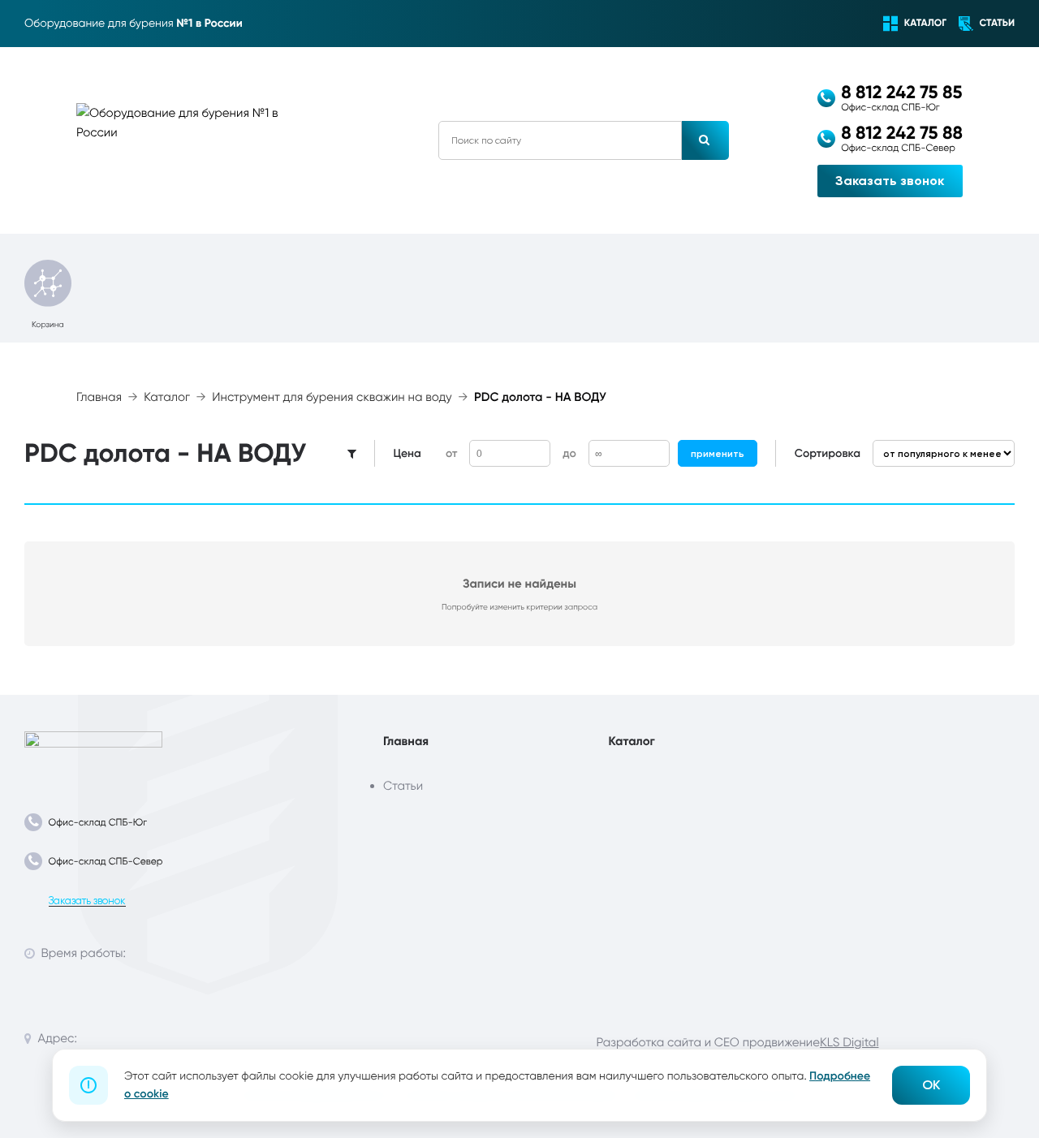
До (569, 453)
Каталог (167, 397)
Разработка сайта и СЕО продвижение (708, 1042)
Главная (99, 397)
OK (931, 1085)
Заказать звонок (889, 180)
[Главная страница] (93, 754)
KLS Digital (849, 1042)
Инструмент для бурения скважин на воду (331, 397)
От (451, 453)
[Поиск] (705, 140)
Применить (717, 453)
